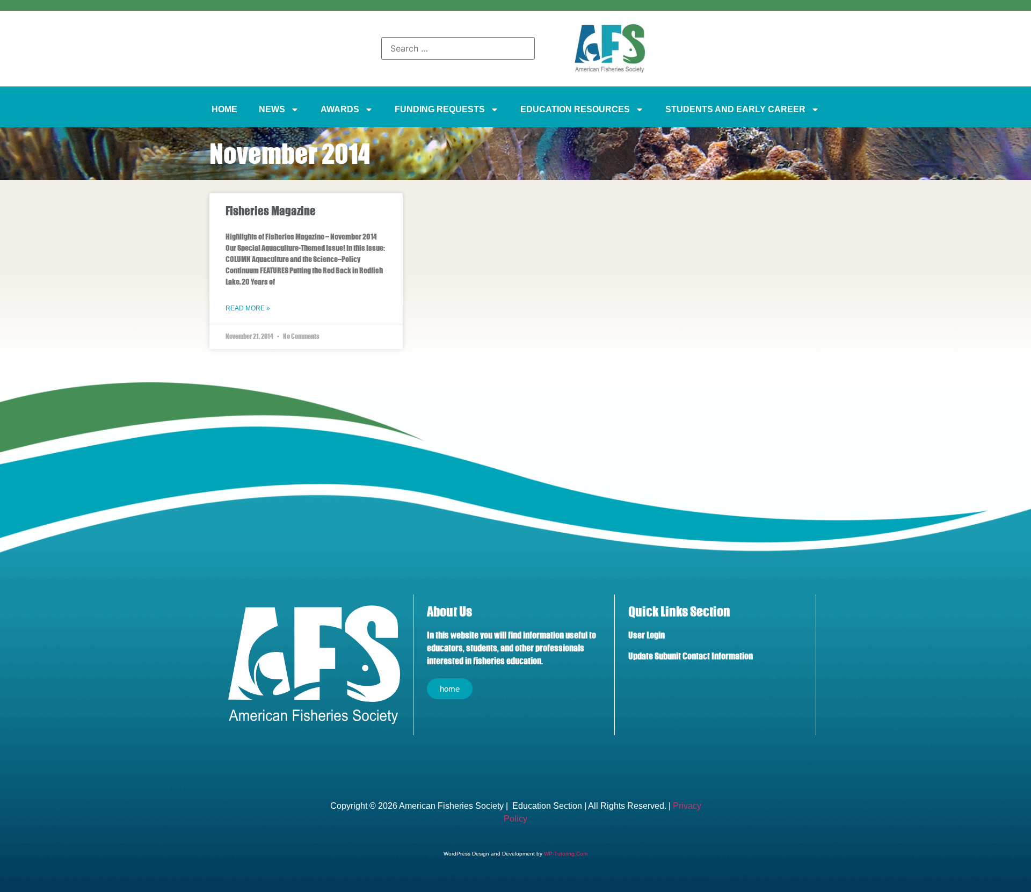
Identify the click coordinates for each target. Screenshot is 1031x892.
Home (224, 109)
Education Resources (575, 109)
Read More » (248, 308)
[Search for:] (458, 48)
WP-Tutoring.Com (565, 854)
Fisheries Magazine (271, 211)
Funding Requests (440, 109)
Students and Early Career (735, 109)
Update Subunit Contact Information (690, 656)
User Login (646, 635)
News (272, 109)
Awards (340, 109)
